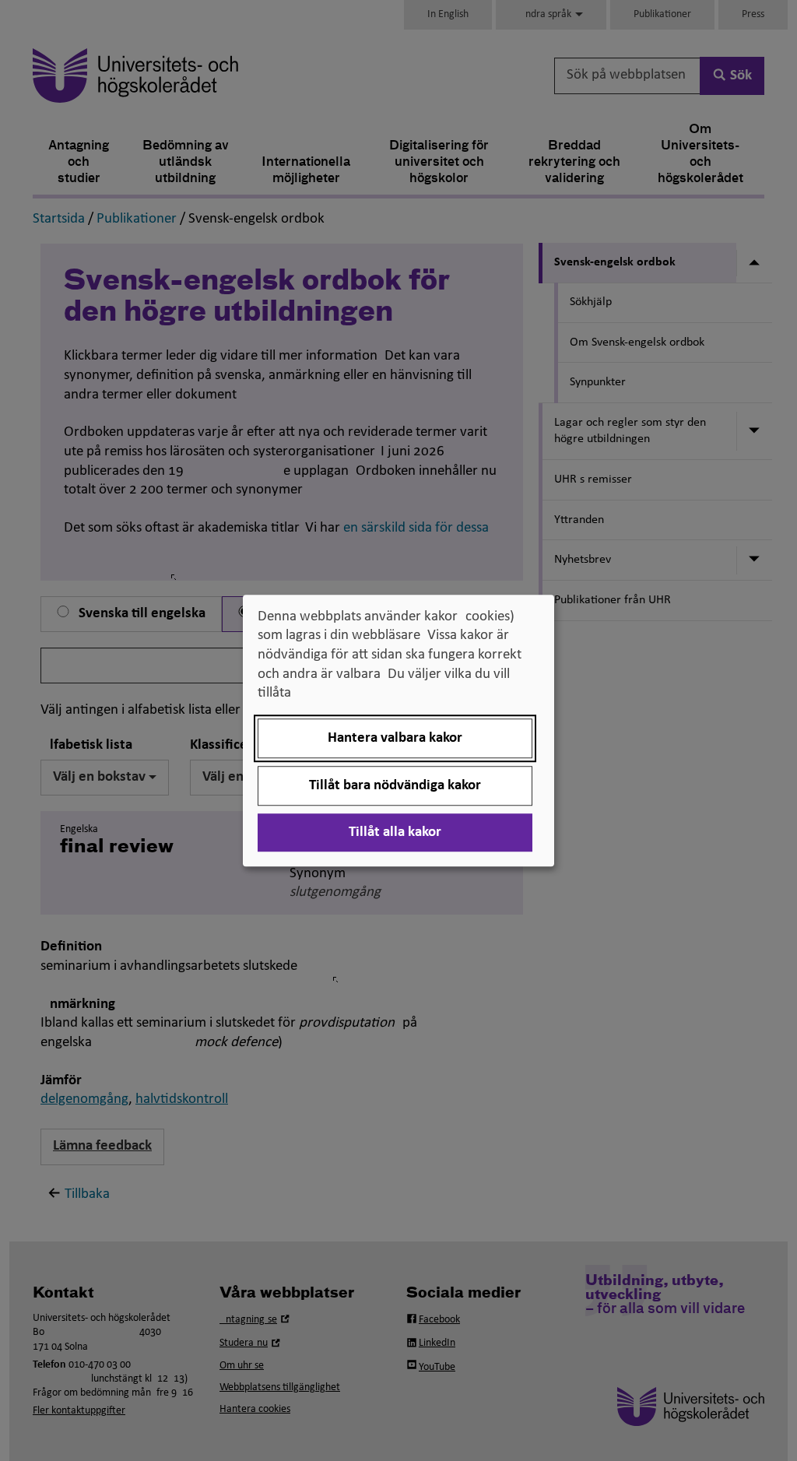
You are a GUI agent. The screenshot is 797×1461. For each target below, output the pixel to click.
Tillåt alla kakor (395, 832)
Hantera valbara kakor (395, 738)
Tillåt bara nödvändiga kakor (395, 785)
